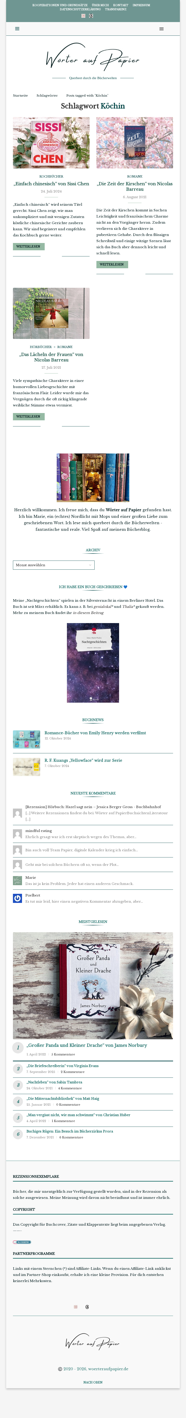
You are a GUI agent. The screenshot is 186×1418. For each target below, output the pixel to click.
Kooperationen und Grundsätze (60, 5)
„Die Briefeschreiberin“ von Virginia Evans (63, 1066)
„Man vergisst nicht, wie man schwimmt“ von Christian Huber (78, 1115)
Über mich (100, 5)
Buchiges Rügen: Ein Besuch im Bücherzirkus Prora (70, 1131)
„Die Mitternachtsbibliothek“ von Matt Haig (63, 1099)
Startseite (20, 96)
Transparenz (115, 9)
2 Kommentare (73, 1072)
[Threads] (91, 16)
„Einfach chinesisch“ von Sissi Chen (51, 183)
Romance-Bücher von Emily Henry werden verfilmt (95, 733)
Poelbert (32, 895)
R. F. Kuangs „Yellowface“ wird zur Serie (83, 760)
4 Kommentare (70, 1088)
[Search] (168, 28)
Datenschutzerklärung (80, 9)
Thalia (127, 606)
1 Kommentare (63, 1121)
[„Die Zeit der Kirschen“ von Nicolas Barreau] (134, 142)
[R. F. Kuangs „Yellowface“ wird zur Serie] (26, 767)
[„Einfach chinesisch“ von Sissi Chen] (51, 142)
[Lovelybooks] (83, 16)
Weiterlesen (28, 246)
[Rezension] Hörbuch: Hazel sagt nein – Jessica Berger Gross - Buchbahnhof (93, 807)
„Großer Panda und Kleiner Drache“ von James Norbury (87, 1045)
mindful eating (38, 831)
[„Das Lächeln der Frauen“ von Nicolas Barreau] (51, 313)
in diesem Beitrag (88, 613)
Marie (30, 877)
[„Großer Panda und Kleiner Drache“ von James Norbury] (93, 985)
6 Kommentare (71, 1137)
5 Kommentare (63, 1054)
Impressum (141, 5)
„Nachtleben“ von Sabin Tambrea (54, 1082)
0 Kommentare (68, 1105)
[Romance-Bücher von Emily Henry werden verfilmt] (26, 739)
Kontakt (120, 5)
